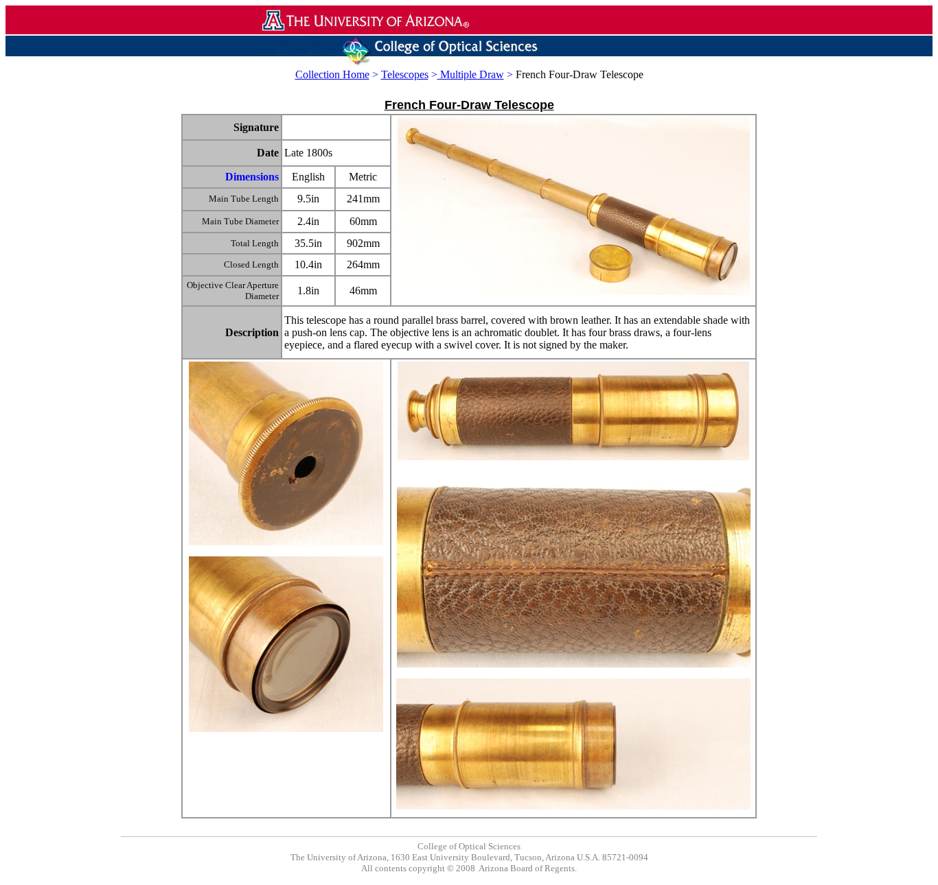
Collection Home (332, 74)
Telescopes (404, 74)
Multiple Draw (470, 74)
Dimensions (252, 176)
